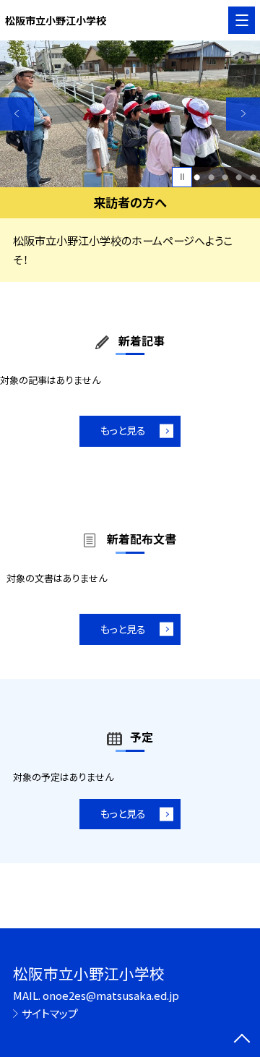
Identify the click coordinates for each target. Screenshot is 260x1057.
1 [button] (197, 177)
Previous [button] (17, 114)
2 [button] (211, 177)
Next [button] (243, 114)
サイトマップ (50, 1013)
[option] (130, 113)
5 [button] (253, 177)
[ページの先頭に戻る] (242, 1039)
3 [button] (225, 177)
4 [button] (238, 177)
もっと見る (123, 430)
